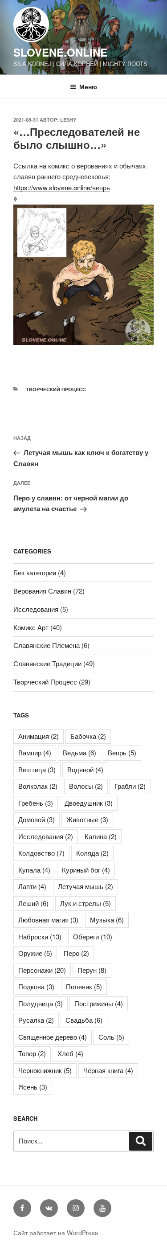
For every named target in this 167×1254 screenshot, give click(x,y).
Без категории (34, 572)
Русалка (36, 1020)
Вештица (37, 769)
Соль (111, 1036)
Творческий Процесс (56, 389)
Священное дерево (52, 1036)
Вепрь (122, 752)
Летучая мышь (85, 886)
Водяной (85, 769)
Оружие (35, 953)
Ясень (32, 1086)
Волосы (86, 786)
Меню (88, 86)
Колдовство (41, 852)
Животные (87, 819)
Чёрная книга (108, 1070)
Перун (91, 970)
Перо (76, 953)
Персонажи (42, 970)
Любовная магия (48, 919)
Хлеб (70, 1053)
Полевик (84, 986)
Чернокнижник (45, 1070)
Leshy (68, 119)
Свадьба (83, 1020)
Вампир (34, 752)
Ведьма (79, 752)
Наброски (39, 936)
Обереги (92, 936)
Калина (101, 836)
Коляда (92, 852)
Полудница (40, 1003)
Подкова (36, 986)
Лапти (32, 886)
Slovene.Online (60, 52)
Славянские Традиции (47, 663)
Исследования (35, 609)
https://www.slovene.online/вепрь (61, 187)
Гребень (35, 802)
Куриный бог (86, 869)
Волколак (37, 786)
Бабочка (88, 736)
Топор (32, 1053)
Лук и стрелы (85, 903)
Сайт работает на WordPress (55, 1232)
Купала (34, 869)
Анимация (38, 736)
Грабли (130, 786)
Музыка (107, 919)
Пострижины (98, 1003)
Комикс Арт (31, 627)
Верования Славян (42, 590)
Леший (33, 903)
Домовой (36, 819)
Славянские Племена (46, 645)
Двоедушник (89, 802)
